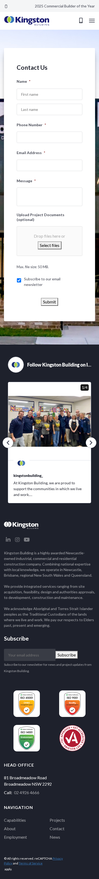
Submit (49, 301)
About (10, 828)
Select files (49, 245)
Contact (57, 828)
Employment (15, 836)
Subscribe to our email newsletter (42, 282)
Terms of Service (31, 863)
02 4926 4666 (26, 792)
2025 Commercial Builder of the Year (65, 6)
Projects (57, 820)
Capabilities (15, 820)
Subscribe (67, 654)
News (55, 836)
